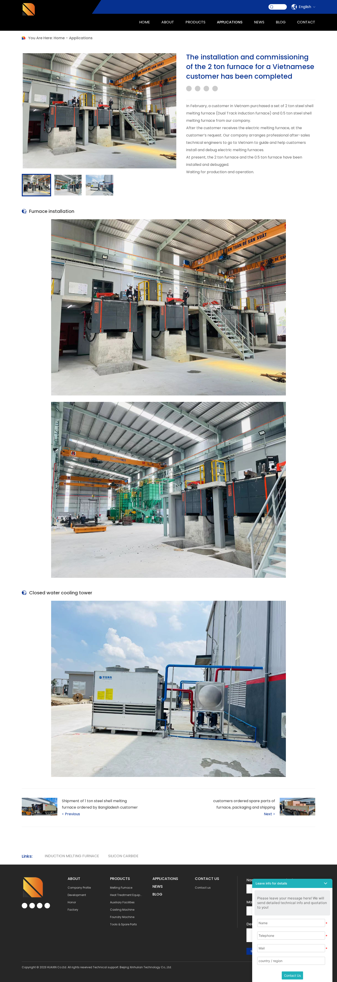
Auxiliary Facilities (122, 902)
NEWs (157, 886)
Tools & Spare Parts (123, 924)
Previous (71, 814)
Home (144, 22)
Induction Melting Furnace (72, 856)
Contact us (203, 888)
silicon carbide (123, 856)
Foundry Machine (122, 917)
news (259, 22)
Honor (72, 902)
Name (251, 880)
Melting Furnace (121, 888)
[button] (292, 883)
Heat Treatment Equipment (128, 895)
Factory (73, 910)
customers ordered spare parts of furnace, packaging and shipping (244, 804)
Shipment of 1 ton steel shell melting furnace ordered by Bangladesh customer (100, 804)
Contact (306, 22)
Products (195, 22)
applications (230, 22)
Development (77, 895)
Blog (281, 22)
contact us (207, 878)
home (59, 38)
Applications (81, 38)
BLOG (157, 894)
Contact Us (292, 975)
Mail (250, 902)
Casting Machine (122, 910)
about (167, 22)
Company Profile (79, 888)
